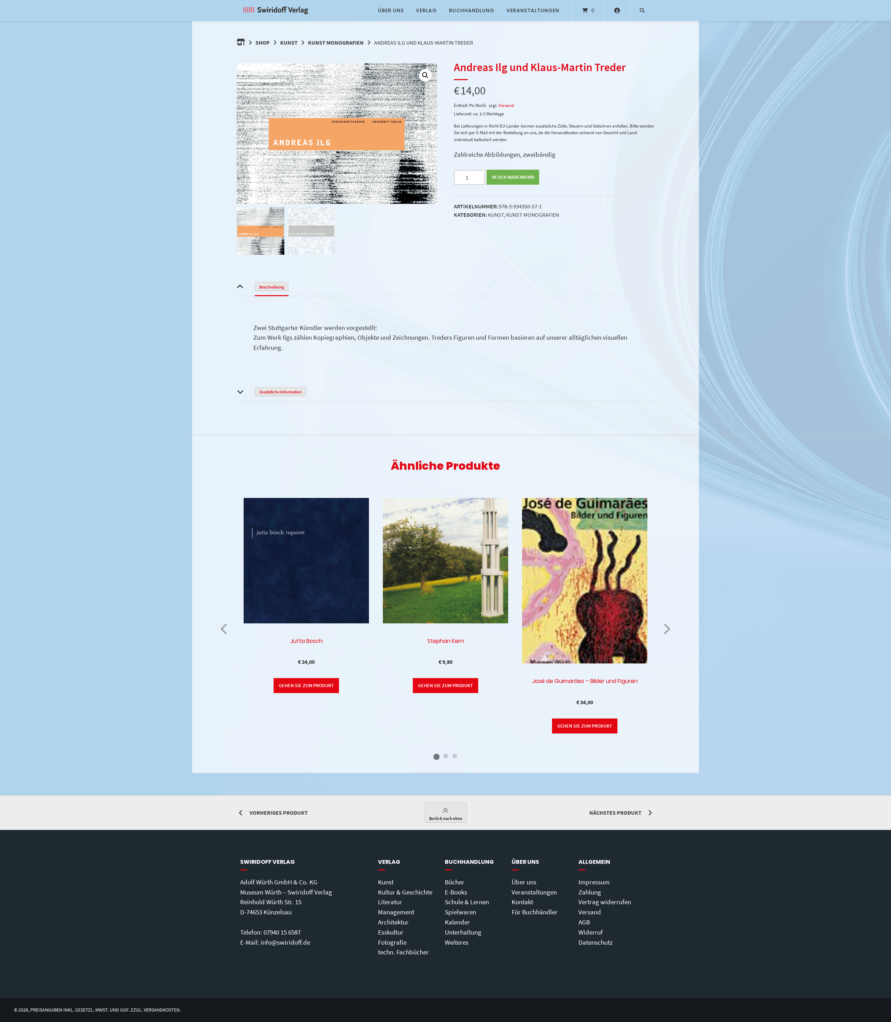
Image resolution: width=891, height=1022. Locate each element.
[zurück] (224, 629)
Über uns (391, 10)
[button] (425, 75)
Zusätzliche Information (280, 391)
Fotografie (392, 942)
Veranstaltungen (532, 10)
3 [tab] (454, 755)
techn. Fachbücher (403, 952)
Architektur (393, 922)
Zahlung (589, 892)
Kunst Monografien (336, 42)
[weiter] (666, 629)
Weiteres (456, 942)
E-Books (456, 892)
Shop (262, 42)
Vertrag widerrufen (604, 902)
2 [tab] (445, 755)
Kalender (457, 922)
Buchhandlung (471, 10)
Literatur (390, 902)
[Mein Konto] (617, 10)
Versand (506, 105)
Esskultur (390, 932)
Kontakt (522, 902)
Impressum (594, 882)
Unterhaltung (463, 932)
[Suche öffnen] (642, 10)
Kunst (289, 42)
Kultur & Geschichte (405, 892)
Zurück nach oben (445, 818)
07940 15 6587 (282, 932)
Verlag (426, 10)
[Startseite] (276, 10)
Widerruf (590, 932)
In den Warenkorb (513, 177)
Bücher (454, 882)
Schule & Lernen (467, 902)
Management (396, 912)
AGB (584, 922)
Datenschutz (595, 942)
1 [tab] (436, 755)
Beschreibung (271, 287)
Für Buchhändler (535, 912)
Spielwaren (460, 912)
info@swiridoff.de (285, 942)
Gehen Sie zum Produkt (306, 685)
